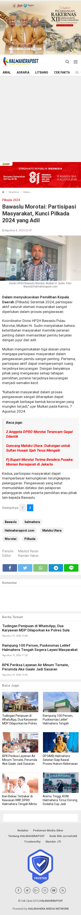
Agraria (23, 72)
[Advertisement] (40, 118)
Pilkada (29, 539)
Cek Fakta (62, 72)
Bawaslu (11, 522)
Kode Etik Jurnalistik (63, 836)
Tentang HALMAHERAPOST (26, 836)
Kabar (26, 192)
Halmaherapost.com (19, 530)
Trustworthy (32, 841)
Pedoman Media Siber (48, 830)
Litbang (41, 72)
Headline (14, 192)
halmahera (32, 522)
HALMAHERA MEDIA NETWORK (48, 908)
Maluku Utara (52, 530)
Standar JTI (53, 841)
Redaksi (22, 830)
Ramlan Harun (28, 556)
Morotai (10, 539)
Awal (7, 72)
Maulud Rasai (28, 551)
